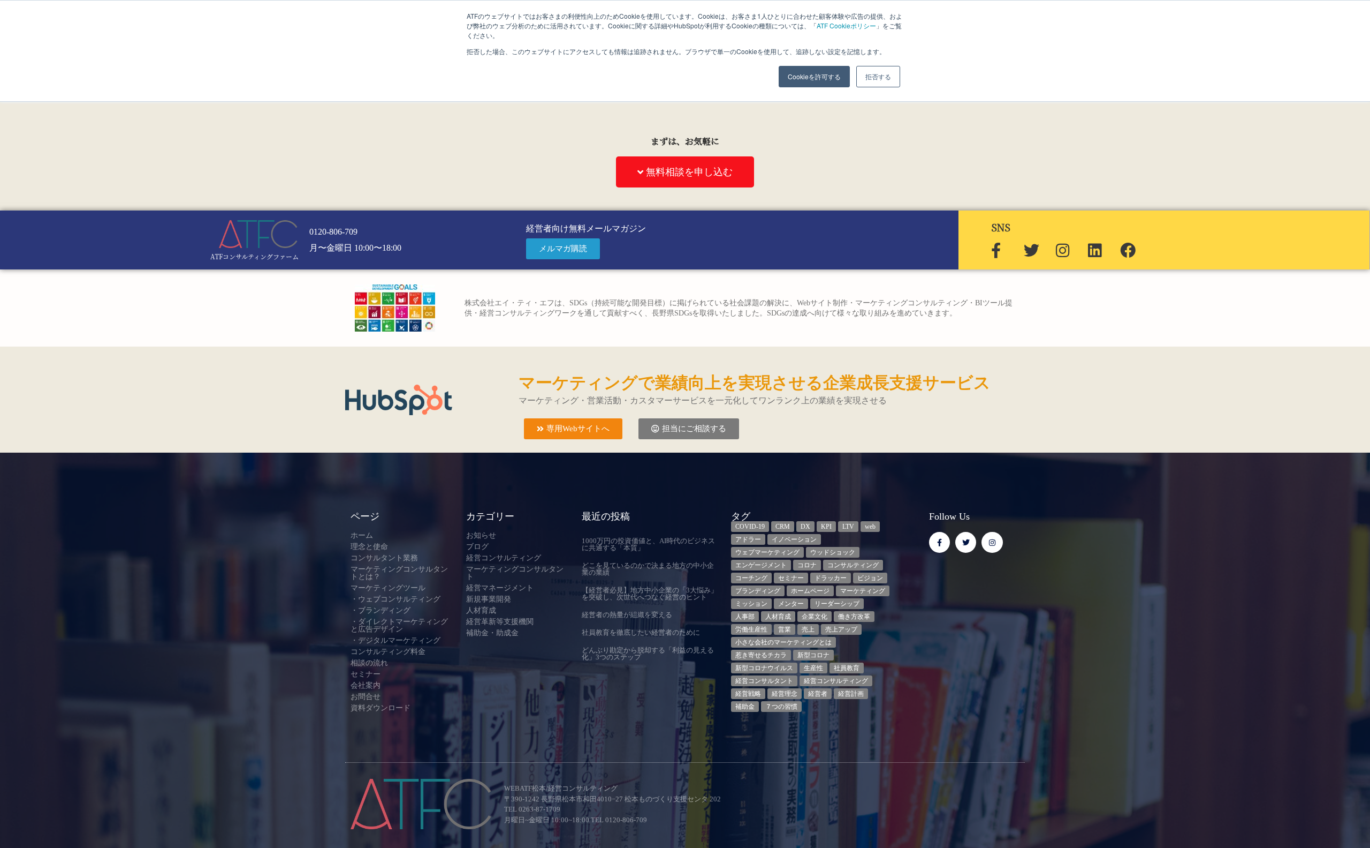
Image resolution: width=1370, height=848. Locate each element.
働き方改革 (854, 616)
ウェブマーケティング (767, 552)
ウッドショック (832, 552)
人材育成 (778, 616)
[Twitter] (965, 542)
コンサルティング (853, 565)
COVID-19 (750, 526)
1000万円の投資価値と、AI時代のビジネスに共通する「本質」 (648, 544)
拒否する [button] (878, 76)
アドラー (748, 539)
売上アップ (841, 629)
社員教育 (846, 668)
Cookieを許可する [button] (814, 76)
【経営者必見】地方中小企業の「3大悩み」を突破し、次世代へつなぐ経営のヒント (650, 593)
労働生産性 (751, 629)
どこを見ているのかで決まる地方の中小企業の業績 (648, 568)
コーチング (751, 578)
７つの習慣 (781, 706)
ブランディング (757, 591)
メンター (791, 603)
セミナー (791, 578)
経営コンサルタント (764, 681)
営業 (784, 629)
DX (805, 526)
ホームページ (810, 591)
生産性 (813, 668)
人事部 (745, 616)
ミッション (751, 603)
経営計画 (851, 693)
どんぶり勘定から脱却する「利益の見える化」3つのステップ (648, 653)
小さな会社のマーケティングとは (783, 642)
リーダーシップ (837, 603)
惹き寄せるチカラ (761, 655)
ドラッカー (831, 578)
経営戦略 (748, 693)
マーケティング (862, 591)
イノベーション (794, 539)
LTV (848, 526)
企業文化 (814, 616)
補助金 (745, 706)
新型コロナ (813, 655)
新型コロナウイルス (764, 668)
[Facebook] (939, 542)
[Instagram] (991, 542)
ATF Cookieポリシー (846, 25)
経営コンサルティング (836, 681)
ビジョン (870, 578)
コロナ (807, 565)
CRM (782, 526)
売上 (808, 629)
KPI (826, 526)
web (870, 526)
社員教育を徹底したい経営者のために (641, 632)
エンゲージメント (761, 565)
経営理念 (784, 693)
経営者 (817, 693)
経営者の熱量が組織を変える (627, 615)
